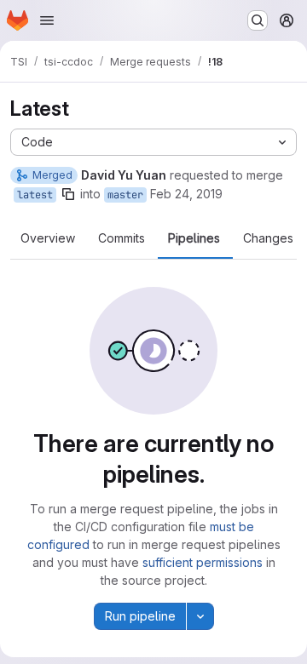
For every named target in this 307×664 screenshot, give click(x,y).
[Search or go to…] (257, 20)
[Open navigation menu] (47, 20)
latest (35, 195)
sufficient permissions (202, 562)
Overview (47, 238)
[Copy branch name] (68, 194)
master (125, 195)
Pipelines (194, 238)
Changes (268, 238)
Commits (121, 238)
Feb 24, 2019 (186, 193)
